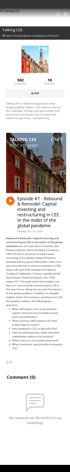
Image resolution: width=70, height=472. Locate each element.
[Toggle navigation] (65, 13)
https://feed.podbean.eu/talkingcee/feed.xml (32, 35)
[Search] (58, 14)
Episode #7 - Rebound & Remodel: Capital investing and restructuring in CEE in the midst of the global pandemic (39, 212)
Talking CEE (12, 29)
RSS (37, 93)
